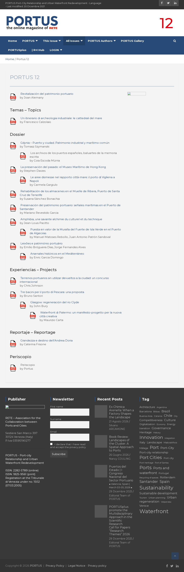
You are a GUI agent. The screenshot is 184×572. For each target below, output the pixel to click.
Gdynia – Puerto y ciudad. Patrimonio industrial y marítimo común (64, 142)
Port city (169, 458)
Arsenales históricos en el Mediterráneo (57, 253)
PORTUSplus (17, 50)
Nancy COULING (119, 458)
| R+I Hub (38, 50)
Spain (165, 481)
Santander (148, 481)
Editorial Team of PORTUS (119, 497)
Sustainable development (158, 493)
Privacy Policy (55, 565)
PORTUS (28, 41)
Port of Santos (162, 462)
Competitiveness (150, 420)
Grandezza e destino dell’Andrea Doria (46, 340)
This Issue (50, 41)
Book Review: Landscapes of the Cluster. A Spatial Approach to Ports (121, 443)
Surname (55, 419)
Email (53, 431)
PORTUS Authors (100, 41)
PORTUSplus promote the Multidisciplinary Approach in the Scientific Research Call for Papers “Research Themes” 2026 (120, 520)
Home (12, 41)
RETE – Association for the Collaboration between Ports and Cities (23, 421)
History (157, 432)
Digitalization (147, 424)
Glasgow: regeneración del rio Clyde (54, 302)
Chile (168, 416)
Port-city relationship (153, 452)
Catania (158, 416)
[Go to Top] (175, 555)
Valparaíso (166, 502)
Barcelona (145, 411)
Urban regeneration (158, 499)
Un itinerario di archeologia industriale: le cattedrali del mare (61, 118)
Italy (142, 442)
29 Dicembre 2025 (120, 491)
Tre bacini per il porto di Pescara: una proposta (52, 292)
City (176, 416)
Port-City (167, 448)
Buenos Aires (145, 416)
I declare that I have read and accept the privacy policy (68, 446)
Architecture (147, 407)
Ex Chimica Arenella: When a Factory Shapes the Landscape (121, 412)
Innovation (151, 437)
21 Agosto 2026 (118, 421)
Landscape (154, 442)
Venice (144, 505)
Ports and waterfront (154, 470)
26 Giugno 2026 (119, 454)
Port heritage (146, 462)
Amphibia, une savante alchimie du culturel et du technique (61, 219)
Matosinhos (170, 442)
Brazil (166, 411)
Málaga (143, 448)
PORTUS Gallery (132, 41)
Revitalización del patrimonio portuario (46, 93)
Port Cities (150, 457)
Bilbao (156, 411)
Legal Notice (76, 565)
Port (154, 447)
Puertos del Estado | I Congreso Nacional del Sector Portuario (121, 477)
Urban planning (157, 497)
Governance (161, 428)
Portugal (164, 473)
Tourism (143, 498)
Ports (145, 467)
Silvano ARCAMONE (117, 427)
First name (56, 406)
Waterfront (154, 511)
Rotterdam (167, 477)
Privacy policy (97, 565)
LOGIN (54, 50)
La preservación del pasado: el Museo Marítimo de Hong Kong (63, 167)
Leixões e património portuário (41, 243)
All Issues (72, 41)
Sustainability (156, 488)
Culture (170, 420)
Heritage (145, 432)
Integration (170, 438)
